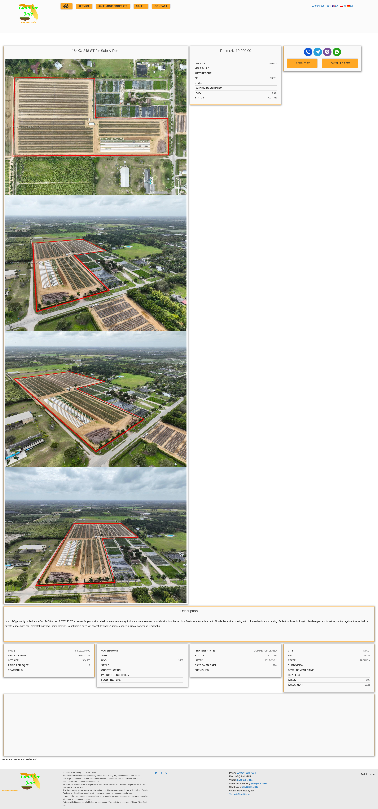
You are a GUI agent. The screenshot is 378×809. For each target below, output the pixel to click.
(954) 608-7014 (323, 6)
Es (351, 6)
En (336, 6)
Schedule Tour (341, 63)
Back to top (366, 774)
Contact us (303, 63)
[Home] (66, 6)
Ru (344, 6)
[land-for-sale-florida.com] (28, 16)
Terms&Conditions (239, 794)
